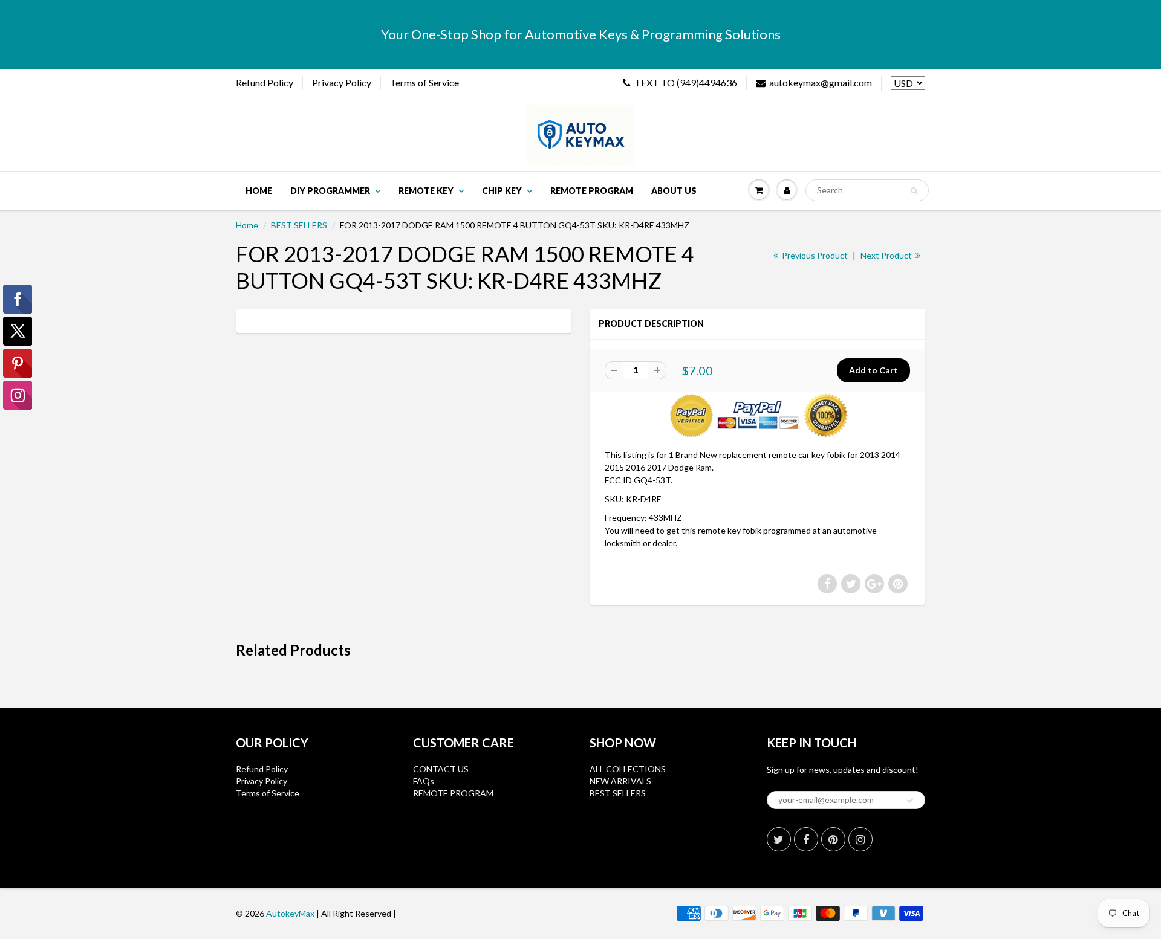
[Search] (914, 191)
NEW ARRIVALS (620, 781)
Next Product (887, 255)
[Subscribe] (910, 800)
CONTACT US (441, 769)
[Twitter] (779, 839)
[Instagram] (860, 839)
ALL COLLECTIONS (628, 769)
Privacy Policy (341, 82)
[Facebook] (806, 839)
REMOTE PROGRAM (453, 793)
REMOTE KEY (426, 191)
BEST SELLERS (299, 225)
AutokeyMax (290, 913)
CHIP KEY (502, 191)
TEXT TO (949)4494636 (685, 82)
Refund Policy (264, 82)
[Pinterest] (833, 839)
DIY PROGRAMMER (330, 191)
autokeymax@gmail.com (820, 82)
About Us (674, 191)
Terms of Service (424, 82)
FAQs (423, 781)
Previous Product (814, 255)
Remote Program (591, 191)
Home (259, 191)
